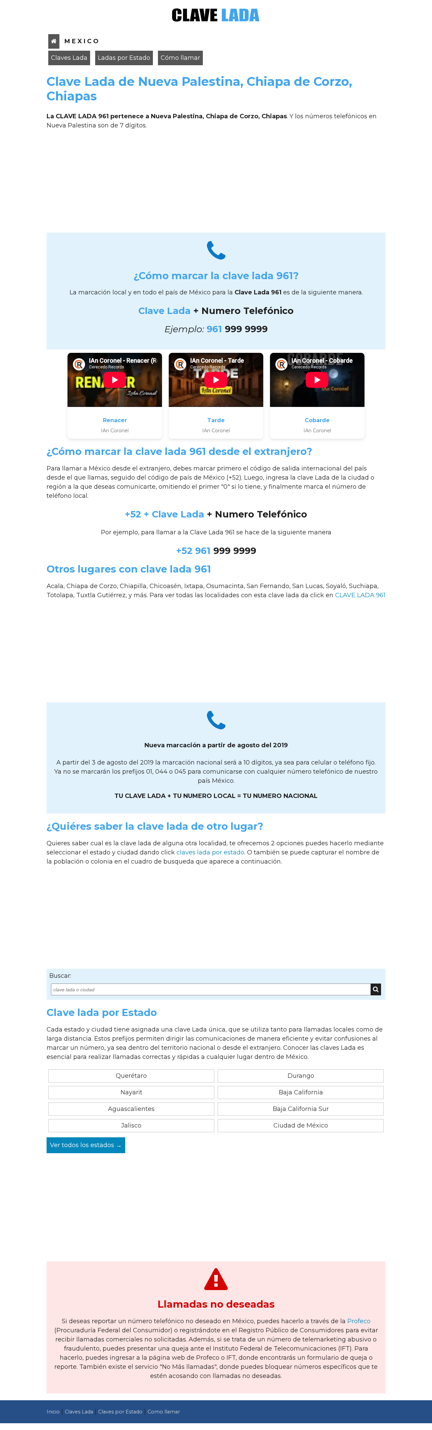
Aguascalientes (131, 1109)
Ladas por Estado (124, 58)
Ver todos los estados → (86, 1145)
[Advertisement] (216, 183)
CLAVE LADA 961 (360, 595)
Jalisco (131, 1125)
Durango (301, 1076)
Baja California (301, 1092)
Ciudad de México (300, 1125)
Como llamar (163, 1412)
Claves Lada (69, 58)
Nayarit (131, 1092)
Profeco (359, 1321)
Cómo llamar (180, 58)
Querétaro (131, 1076)
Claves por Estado (120, 1412)
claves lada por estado (210, 852)
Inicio (53, 1412)
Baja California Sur (301, 1109)
